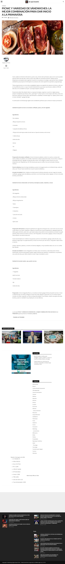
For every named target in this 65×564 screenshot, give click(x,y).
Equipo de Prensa (6, 62)
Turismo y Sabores (32, 313)
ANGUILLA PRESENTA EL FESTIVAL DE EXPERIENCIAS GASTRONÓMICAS (51, 535)
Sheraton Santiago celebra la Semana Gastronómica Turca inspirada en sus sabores (53, 336)
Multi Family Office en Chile (33, 475)
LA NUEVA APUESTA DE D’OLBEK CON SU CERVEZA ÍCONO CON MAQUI (19, 525)
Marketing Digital (11, 562)
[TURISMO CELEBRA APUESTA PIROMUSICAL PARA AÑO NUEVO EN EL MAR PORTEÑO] (5, 516)
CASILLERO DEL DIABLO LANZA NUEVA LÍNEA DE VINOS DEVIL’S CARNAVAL (19, 520)
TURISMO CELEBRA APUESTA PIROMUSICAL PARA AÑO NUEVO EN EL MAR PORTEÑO (19, 516)
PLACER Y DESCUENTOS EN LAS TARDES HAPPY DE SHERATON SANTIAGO (51, 539)
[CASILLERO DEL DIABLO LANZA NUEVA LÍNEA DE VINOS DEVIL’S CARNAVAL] (5, 521)
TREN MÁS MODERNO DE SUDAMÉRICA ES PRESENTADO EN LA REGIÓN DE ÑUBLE (49, 555)
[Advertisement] (37, 65)
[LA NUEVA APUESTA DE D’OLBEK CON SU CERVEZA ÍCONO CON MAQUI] (5, 525)
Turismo (4, 5)
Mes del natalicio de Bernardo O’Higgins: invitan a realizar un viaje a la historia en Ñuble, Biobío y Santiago (11, 335)
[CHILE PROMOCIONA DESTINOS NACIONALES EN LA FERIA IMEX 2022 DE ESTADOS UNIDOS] (36, 544)
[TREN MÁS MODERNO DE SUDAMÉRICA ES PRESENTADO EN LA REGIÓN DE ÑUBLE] (36, 556)
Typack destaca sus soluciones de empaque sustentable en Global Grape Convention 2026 (42, 363)
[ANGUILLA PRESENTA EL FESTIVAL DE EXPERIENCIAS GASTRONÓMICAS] (36, 535)
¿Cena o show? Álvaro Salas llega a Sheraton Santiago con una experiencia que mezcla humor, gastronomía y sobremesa (32, 335)
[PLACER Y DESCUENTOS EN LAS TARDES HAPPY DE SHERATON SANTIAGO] (36, 540)
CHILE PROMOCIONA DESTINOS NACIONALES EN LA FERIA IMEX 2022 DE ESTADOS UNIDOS (51, 544)
